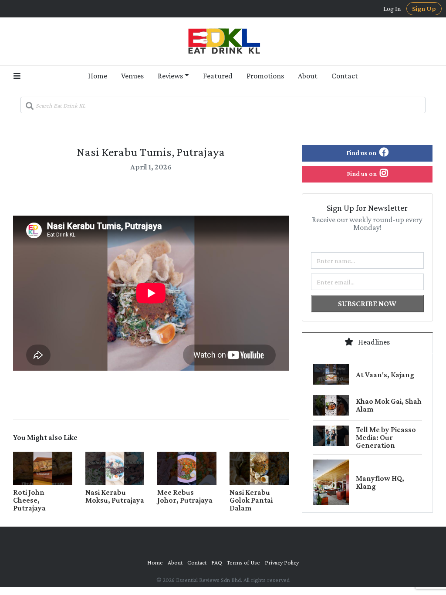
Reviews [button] (170, 75)
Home (97, 75)
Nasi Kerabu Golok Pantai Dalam (251, 500)
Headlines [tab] (373, 342)
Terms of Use (243, 562)
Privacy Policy (282, 562)
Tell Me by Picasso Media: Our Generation (386, 437)
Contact (344, 75)
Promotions (265, 75)
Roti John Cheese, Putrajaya (29, 500)
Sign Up (424, 8)
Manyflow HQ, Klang (380, 482)
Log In (392, 8)
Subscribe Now (367, 303)
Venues (132, 75)
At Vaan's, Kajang (385, 374)
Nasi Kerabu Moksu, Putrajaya (114, 496)
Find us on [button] (362, 152)
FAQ (216, 562)
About (308, 75)
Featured (218, 75)
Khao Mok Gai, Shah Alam (389, 405)
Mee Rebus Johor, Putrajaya (185, 496)
